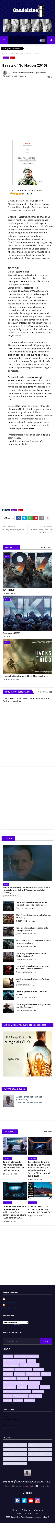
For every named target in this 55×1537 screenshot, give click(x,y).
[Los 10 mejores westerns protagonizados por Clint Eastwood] (8, 1008)
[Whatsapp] (30, 518)
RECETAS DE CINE (12, 1458)
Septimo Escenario (11, 1302)
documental (34, 1374)
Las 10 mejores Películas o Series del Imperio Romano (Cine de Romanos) (31, 903)
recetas (9, 1391)
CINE (32, 1445)
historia (9, 1383)
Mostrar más (46, 547)
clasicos (35, 1365)
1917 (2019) (8, 589)
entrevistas (10, 1378)
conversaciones (25, 1369)
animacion (21, 1356)
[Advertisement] (27, 109)
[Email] (41, 518)
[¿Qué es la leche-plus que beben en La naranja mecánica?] (8, 931)
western (31, 1400)
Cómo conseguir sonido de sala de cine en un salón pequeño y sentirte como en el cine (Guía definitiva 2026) (14, 1212)
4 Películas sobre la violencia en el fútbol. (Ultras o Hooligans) (34, 941)
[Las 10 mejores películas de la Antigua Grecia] (8, 983)
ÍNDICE (8, 1463)
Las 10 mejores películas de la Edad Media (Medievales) (31, 954)
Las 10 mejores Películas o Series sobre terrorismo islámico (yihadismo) (33, 967)
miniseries (10, 1387)
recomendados (24, 1391)
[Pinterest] (35, 518)
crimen (39, 1369)
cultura (9, 1374)
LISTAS (33, 1449)
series (8, 1396)
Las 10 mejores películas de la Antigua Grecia (32, 980)
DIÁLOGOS (34, 1458)
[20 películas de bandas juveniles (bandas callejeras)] (8, 919)
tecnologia (36, 1396)
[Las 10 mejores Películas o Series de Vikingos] (8, 995)
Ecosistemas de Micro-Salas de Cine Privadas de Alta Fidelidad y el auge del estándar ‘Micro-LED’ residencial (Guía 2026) (39, 1169)
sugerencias (21, 1396)
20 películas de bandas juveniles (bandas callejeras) (33, 916)
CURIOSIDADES (36, 1454)
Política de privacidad (27, 1513)
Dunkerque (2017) (11, 633)
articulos (34, 1356)
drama (47, 1374)
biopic (32, 1361)
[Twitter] (24, 518)
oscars (45, 1387)
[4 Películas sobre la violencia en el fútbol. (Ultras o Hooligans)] (8, 944)
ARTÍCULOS (9, 1454)
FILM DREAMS (9, 1308)
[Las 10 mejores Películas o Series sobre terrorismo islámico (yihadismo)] (8, 970)
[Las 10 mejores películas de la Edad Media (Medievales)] (8, 957)
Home (15, 1510)
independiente (23, 1383)
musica (23, 1387)
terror (8, 1400)
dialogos (20, 1374)
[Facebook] (18, 518)
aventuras (10, 1361)
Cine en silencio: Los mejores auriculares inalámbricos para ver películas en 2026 (13, 1166)
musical (34, 1387)
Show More (47, 1131)
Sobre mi (26, 1510)
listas (37, 1383)
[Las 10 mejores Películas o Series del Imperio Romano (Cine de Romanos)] (8, 906)
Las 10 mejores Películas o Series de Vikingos (31, 993)
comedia (9, 1369)
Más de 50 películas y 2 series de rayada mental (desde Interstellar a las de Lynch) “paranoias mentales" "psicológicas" (26, 890)
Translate (24, 1325)
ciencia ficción (11, 1365)
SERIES (7, 1449)
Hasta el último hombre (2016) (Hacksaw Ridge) (25, 676)
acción (8, 1356)
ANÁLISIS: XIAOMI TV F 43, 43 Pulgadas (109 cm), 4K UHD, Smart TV (39, 1209)
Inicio (4, 53)
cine (11, 53)
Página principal (11, 1445)
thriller (19, 1400)
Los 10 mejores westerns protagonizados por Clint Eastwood (33, 1005)
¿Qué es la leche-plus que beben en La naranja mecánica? (32, 929)
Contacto (38, 1510)
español (24, 1378)
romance (38, 1391)
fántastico (36, 1378)
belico (6, 58)
